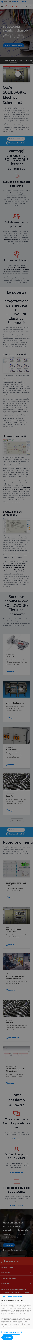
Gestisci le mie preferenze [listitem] (11, 1332)
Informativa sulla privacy (20, 1326)
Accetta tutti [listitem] (7, 1337)
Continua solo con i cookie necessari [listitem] (12, 1296)
